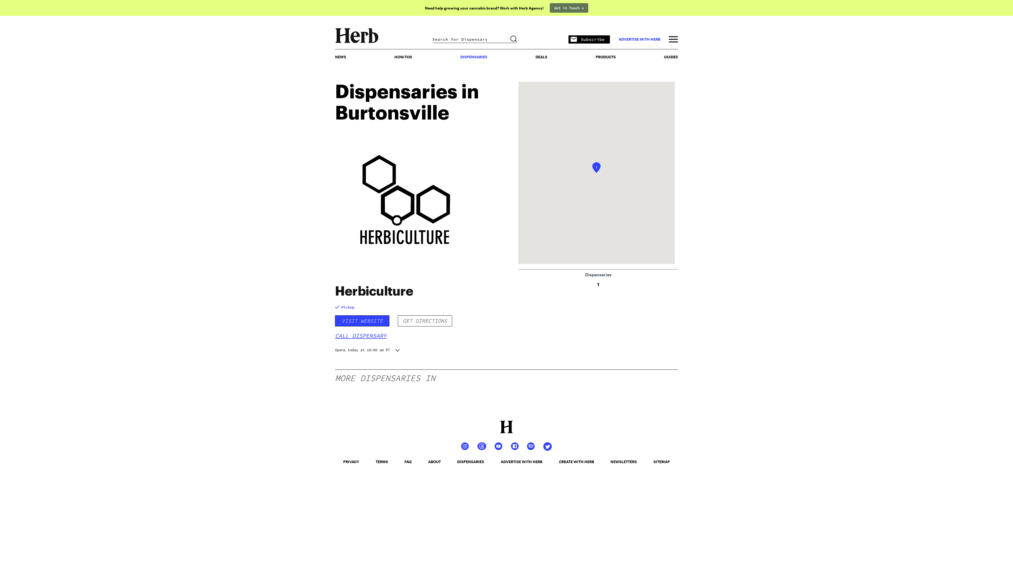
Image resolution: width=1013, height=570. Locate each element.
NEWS (340, 57)
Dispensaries (473, 57)
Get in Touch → (569, 8)
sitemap (661, 461)
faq (408, 461)
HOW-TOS (403, 57)
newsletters (623, 461)
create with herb (576, 461)
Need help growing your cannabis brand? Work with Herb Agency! (484, 8)
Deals (541, 57)
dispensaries (470, 461)
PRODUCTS (606, 57)
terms (382, 461)
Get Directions (425, 320)
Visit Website (362, 320)
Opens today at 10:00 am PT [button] (362, 350)
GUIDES (671, 57)
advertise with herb (639, 39)
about (434, 461)
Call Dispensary (360, 335)
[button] (596, 167)
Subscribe (593, 39)
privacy (351, 461)
